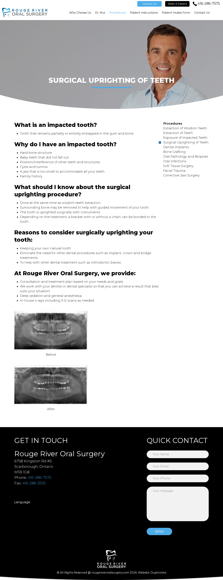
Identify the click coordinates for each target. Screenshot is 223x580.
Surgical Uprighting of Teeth (186, 142)
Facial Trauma (174, 171)
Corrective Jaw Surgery (181, 175)
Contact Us (149, 3)
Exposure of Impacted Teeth (185, 138)
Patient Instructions (144, 12)
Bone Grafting (174, 152)
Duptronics (158, 572)
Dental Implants (176, 147)
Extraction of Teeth (178, 133)
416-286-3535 (34, 483)
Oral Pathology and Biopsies (185, 156)
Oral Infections (174, 161)
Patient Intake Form (176, 12)
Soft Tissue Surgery (178, 166)
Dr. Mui (100, 12)
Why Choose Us (80, 12)
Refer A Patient (177, 3)
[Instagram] (17, 491)
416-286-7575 (209, 3)
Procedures (117, 12)
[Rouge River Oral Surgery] (24, 12)
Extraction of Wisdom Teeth (185, 128)
